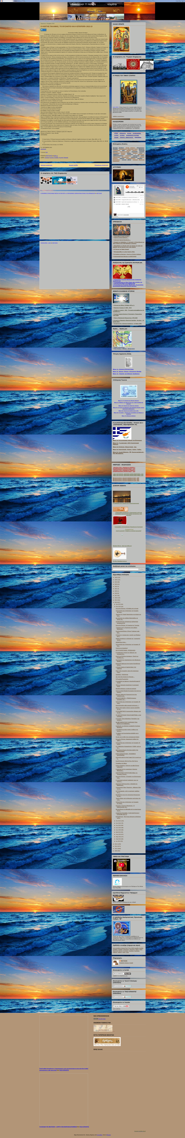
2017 (116, 595)
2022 (116, 586)
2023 (116, 584)
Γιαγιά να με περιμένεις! (122, 648)
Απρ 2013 (118, 834)
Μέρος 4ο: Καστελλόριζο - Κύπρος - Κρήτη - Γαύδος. (127, 449)
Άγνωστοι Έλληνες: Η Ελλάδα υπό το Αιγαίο (127, 608)
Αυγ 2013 (118, 825)
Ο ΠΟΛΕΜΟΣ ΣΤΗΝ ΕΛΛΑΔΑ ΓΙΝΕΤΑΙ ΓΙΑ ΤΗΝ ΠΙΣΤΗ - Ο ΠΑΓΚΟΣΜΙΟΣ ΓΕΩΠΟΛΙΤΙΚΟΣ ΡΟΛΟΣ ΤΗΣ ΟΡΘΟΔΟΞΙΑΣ (68, 193)
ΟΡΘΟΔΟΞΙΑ (123, 133)
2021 (116, 588)
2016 (116, 597)
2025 (116, 579)
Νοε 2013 (118, 606)
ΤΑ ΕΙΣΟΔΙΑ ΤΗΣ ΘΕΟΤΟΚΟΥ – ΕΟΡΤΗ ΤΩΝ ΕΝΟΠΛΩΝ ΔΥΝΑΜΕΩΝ (58, 1126)
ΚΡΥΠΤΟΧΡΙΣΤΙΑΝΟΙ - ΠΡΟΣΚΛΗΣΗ (125, 650)
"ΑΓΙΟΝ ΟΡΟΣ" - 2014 (46, 242)
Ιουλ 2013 (118, 827)
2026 (116, 577)
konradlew (99, 1135)
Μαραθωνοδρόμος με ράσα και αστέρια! (126, 688)
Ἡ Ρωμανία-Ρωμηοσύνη (122, 679)
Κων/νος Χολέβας (54, 157)
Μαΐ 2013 (118, 832)
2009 (116, 850)
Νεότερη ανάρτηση (46, 165)
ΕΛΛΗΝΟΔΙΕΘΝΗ (137, 133)
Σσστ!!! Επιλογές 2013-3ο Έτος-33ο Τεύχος (127, 761)
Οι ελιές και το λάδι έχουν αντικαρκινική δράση (127, 737)
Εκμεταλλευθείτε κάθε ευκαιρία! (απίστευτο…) (127, 705)
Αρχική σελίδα (73, 165)
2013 (116, 602)
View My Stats (102, 1019)
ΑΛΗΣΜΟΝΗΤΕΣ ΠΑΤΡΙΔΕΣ (132, 135)
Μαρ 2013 (118, 836)
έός (124, 251)
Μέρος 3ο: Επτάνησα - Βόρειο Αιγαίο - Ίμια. (125, 447)
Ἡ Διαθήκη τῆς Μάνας (121, 763)
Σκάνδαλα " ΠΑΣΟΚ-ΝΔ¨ (122, 674)
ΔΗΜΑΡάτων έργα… (121, 642)
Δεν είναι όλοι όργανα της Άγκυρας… (125, 676)
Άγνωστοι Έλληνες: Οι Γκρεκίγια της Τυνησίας (127, 625)
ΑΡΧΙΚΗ (116, 133)
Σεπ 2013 (118, 823)
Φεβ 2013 (118, 839)
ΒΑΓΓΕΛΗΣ (49, 155)
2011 (116, 846)
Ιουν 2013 (118, 830)
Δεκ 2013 (118, 604)
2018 (116, 593)
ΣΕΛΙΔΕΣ (116, 137)
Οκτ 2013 (118, 821)
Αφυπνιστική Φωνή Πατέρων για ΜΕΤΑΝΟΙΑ (125, 256)
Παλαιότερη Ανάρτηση (101, 165)
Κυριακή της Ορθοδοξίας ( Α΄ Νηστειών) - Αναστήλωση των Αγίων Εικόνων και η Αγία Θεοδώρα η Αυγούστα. (128, 243)
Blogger (109, 1135)
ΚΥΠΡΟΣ (116, 135)
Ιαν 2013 (118, 841)
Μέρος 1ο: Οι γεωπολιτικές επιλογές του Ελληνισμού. (127, 440)
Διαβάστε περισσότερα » (118, 116)
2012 (116, 844)
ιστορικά (47, 157)
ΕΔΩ (47, 152)
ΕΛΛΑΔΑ (129, 133)
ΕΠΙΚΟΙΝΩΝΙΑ (138, 137)
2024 (116, 582)
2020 (116, 591)
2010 (116, 848)
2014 (116, 600)
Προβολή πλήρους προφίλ (126, 963)
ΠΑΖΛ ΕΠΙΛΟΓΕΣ (64, 1070)
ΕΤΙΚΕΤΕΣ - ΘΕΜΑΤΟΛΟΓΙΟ (126, 137)
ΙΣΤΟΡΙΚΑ (122, 135)
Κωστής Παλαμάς (63, 157)
